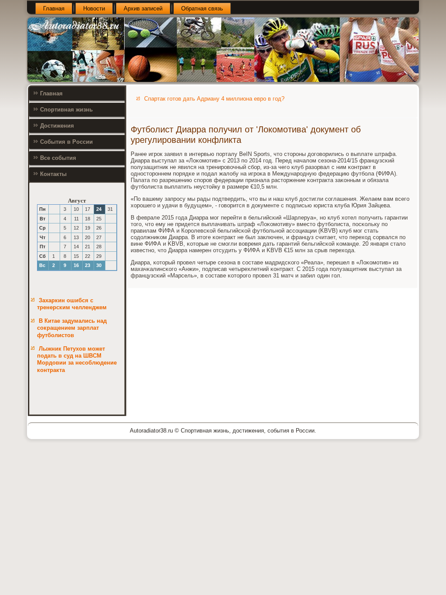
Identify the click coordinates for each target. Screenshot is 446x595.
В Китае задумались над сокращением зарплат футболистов (72, 328)
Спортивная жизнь (66, 109)
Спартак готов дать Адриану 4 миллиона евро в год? (214, 98)
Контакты (53, 174)
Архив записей (143, 8)
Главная (53, 8)
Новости (94, 8)
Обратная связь (202, 8)
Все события (58, 158)
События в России (66, 142)
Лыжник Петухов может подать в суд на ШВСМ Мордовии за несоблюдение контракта (77, 359)
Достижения (57, 125)
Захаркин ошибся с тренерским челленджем (72, 304)
